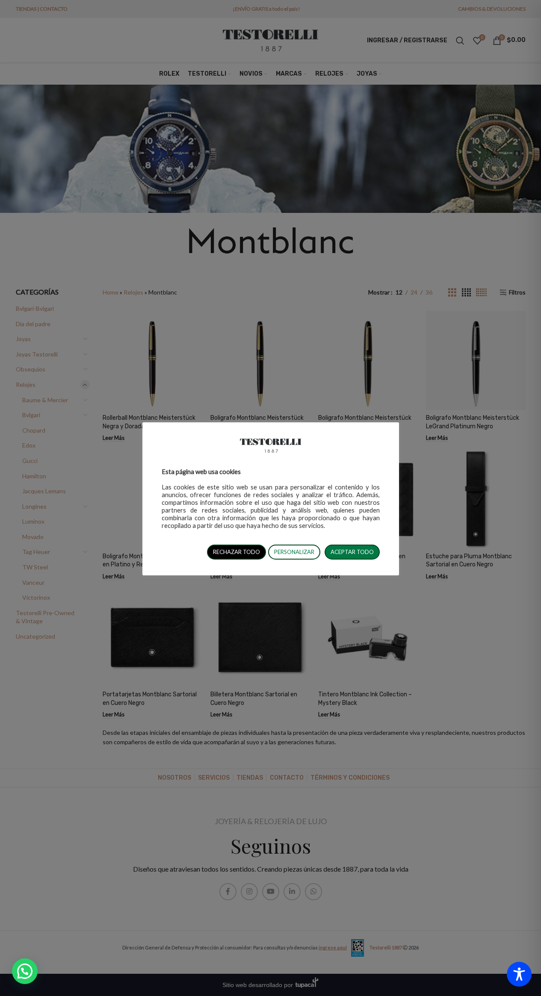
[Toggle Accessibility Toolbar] (519, 974)
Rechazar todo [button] (236, 551)
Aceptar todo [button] (352, 551)
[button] (25, 971)
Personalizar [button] (294, 551)
